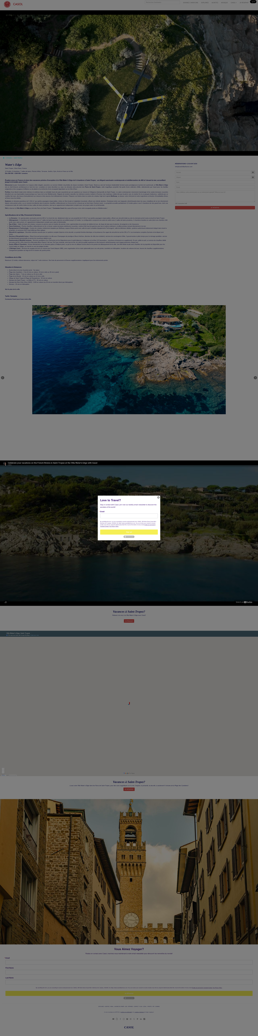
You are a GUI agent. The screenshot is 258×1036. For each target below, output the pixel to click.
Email (102, 511)
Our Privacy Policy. (114, 526)
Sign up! (129, 532)
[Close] (158, 497)
